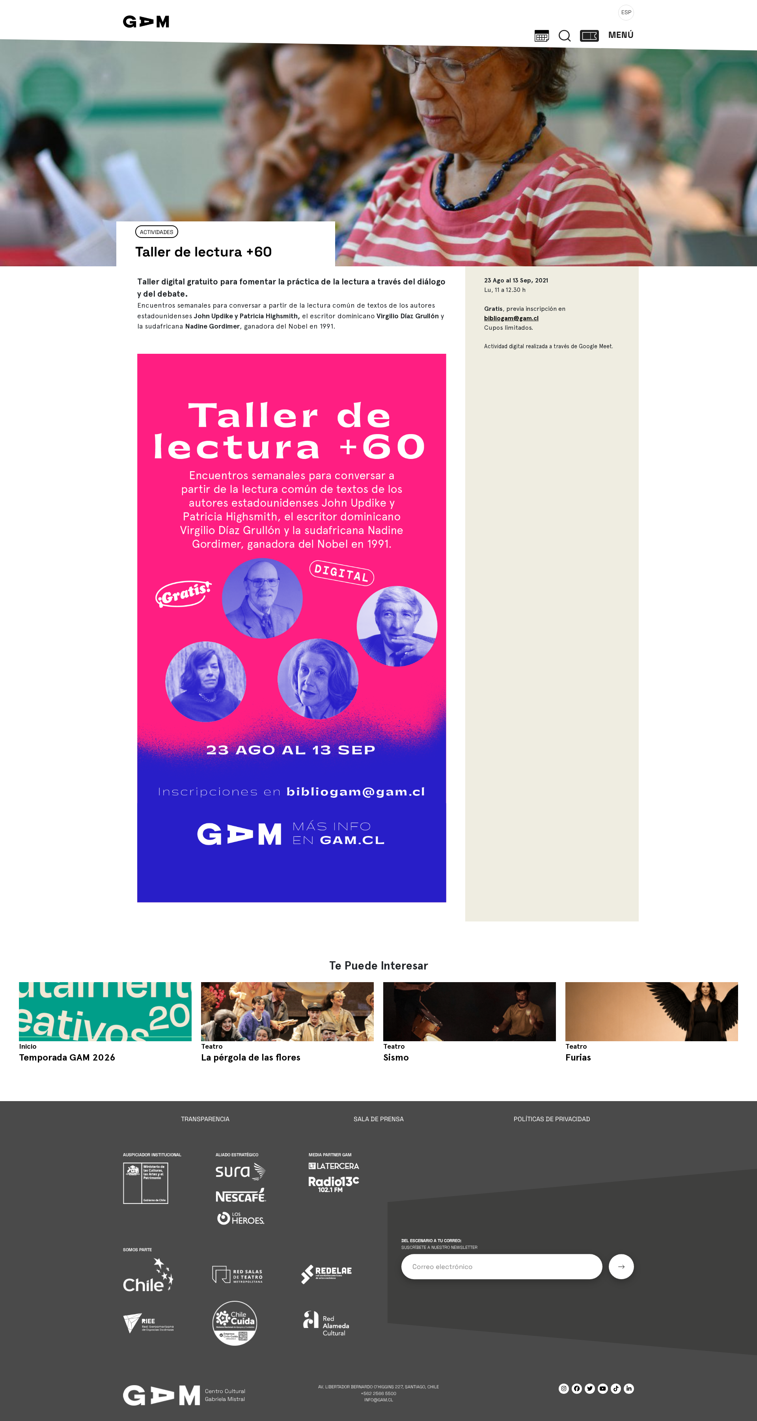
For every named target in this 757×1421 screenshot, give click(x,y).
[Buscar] (565, 35)
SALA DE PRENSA (379, 1119)
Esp (626, 12)
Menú (621, 35)
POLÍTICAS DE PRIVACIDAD (552, 1119)
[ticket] (589, 35)
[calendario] (542, 35)
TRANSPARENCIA (205, 1119)
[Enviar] (621, 1266)
